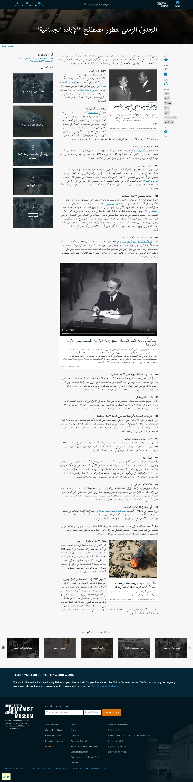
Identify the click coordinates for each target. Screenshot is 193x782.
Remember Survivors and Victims (85, 746)
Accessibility (92, 768)
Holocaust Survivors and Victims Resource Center (129, 735)
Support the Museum (54, 741)
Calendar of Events (53, 735)
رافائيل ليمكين (97, 74)
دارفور (167, 112)
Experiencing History (117, 746)
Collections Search (116, 730)
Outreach (74, 762)
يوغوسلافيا (168, 103)
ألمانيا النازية (82, 127)
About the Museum (14, 768)
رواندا (166, 107)
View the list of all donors (105, 686)
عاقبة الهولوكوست (170, 117)
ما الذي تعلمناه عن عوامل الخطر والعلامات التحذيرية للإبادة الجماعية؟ (34, 59)
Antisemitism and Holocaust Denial (85, 757)
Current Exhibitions (53, 730)
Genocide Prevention (79, 752)
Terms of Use (61, 768)
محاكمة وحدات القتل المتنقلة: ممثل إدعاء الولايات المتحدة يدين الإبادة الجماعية (112, 342)
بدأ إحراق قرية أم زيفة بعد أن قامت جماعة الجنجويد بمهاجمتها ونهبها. (135, 584)
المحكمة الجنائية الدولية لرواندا (112, 510)
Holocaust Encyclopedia (118, 725)
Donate (49, 746)
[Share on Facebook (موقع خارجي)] (165, 74)
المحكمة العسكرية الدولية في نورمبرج (136, 241)
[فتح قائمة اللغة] (165, 132)
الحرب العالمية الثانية (143, 150)
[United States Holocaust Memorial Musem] (19, 711)
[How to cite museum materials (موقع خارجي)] (166, 60)
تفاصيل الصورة (7, 46)
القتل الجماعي (112, 203)
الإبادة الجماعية (89, 55)
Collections (75, 735)
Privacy (77, 768)
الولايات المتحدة (150, 180)
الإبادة (167, 93)
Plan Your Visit (51, 725)
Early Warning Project (117, 752)
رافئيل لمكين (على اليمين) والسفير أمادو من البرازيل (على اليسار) (135, 107)
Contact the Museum (39, 768)
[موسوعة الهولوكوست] (96, 4)
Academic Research (79, 741)
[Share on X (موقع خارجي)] (165, 69)
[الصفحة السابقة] (189, 647)
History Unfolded (115, 741)
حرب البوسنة (169, 122)
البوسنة (167, 98)
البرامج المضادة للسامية (87, 89)
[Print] (165, 84)
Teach (73, 730)
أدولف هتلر (93, 112)
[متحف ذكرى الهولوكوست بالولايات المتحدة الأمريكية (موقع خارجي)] (162, 4)
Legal (107, 768)
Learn (73, 725)
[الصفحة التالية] (3, 647)
